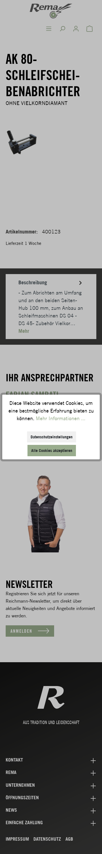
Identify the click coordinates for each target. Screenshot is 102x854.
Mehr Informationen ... (60, 418)
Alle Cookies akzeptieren (51, 450)
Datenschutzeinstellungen (52, 436)
